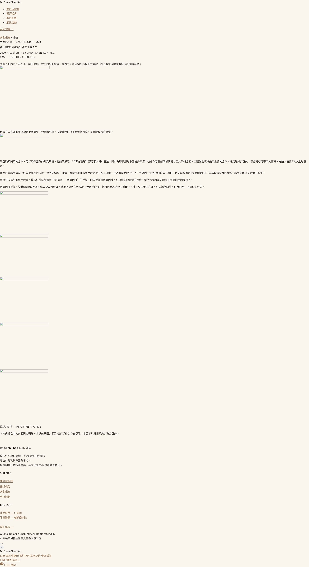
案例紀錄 (11, 18)
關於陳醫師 (12, 9)
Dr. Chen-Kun (11, 2)
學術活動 (11, 22)
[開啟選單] (1, 543)
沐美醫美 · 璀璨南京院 (13, 517)
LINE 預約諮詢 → (10, 560)
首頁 (2, 555)
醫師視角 (11, 13)
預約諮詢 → (7, 29)
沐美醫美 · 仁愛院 (11, 513)
